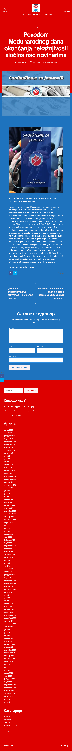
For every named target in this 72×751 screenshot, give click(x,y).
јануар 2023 (8, 543)
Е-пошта (40, 346)
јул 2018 (7, 699)
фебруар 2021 (9, 609)
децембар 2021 (10, 580)
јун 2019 (7, 667)
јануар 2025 (8, 473)
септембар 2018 (10, 693)
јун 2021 (7, 598)
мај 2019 (7, 670)
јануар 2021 (8, 612)
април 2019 (8, 673)
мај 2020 (7, 635)
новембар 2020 (10, 618)
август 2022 (8, 557)
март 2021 (8, 606)
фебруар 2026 (9, 435)
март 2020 (8, 641)
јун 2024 (7, 493)
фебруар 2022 (9, 574)
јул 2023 (7, 525)
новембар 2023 (10, 514)
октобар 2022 (9, 551)
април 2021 (8, 603)
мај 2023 (7, 531)
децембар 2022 (10, 545)
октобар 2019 (9, 655)
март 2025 (8, 467)
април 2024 (8, 499)
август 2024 (8, 488)
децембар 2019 (10, 650)
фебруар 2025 (9, 470)
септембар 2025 (10, 450)
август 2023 (8, 522)
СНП (36, 27)
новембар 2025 (10, 444)
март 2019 (8, 676)
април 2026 (8, 430)
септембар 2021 (10, 589)
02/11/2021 (36, 62)
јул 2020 (7, 629)
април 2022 (8, 569)
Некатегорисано (10, 725)
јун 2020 (7, 632)
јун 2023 (7, 528)
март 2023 (8, 537)
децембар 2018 (10, 684)
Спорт (6, 731)
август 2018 (8, 696)
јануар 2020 (8, 647)
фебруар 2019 (9, 679)
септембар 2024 (10, 485)
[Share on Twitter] (15, 273)
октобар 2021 (9, 586)
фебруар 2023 (9, 540)
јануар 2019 (8, 682)
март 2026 (8, 433)
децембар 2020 (10, 615)
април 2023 (8, 534)
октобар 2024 (9, 482)
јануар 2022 (8, 577)
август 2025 (8, 453)
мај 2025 (7, 462)
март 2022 (8, 572)
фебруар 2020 (9, 644)
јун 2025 (7, 459)
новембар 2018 (10, 687)
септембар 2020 (10, 624)
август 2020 (8, 627)
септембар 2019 (10, 658)
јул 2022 (7, 560)
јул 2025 (7, 456)
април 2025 (8, 464)
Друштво (7, 719)
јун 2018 (7, 702)
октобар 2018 (9, 690)
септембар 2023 (10, 519)
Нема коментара (51, 62)
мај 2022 (7, 566)
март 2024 (8, 502)
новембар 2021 (10, 583)
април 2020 (8, 638)
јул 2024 (7, 490)
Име (11, 346)
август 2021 (8, 592)
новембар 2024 (10, 479)
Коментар (12, 328)
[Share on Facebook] (11, 273)
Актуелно (7, 717)
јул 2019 (7, 664)
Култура (7, 722)
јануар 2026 (8, 438)
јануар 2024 (8, 508)
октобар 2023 (9, 517)
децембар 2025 (10, 441)
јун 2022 (7, 563)
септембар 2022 (10, 554)
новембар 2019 (10, 653)
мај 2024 (7, 496)
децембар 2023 (10, 511)
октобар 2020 (9, 621)
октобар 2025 (9, 447)
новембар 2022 (10, 548)
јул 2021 (7, 595)
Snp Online (23, 62)
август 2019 (8, 661)
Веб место (12, 356)
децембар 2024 (10, 476)
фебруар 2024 (9, 505)
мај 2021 (7, 600)
